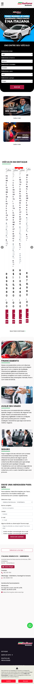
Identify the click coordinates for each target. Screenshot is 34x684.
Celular (3, 511)
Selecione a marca (8, 58)
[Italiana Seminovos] (25, 4)
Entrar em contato (6, 322)
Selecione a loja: (6, 499)
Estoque (4, 651)
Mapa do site (6, 655)
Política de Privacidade (5, 659)
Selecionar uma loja (16, 550)
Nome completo (6, 505)
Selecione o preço (7, 78)
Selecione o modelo (8, 64)
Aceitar (8, 681)
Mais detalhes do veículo (7, 314)
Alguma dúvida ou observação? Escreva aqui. (15, 523)
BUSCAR (17, 87)
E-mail (3, 517)
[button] (2, 24)
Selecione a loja (6, 51)
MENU (2, 5)
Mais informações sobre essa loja (13, 592)
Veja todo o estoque (17, 331)
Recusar (25, 681)
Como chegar (9, 567)
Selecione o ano (7, 71)
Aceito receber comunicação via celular (15, 533)
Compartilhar (9, 170)
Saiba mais (17, 118)
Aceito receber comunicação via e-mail (15, 531)
